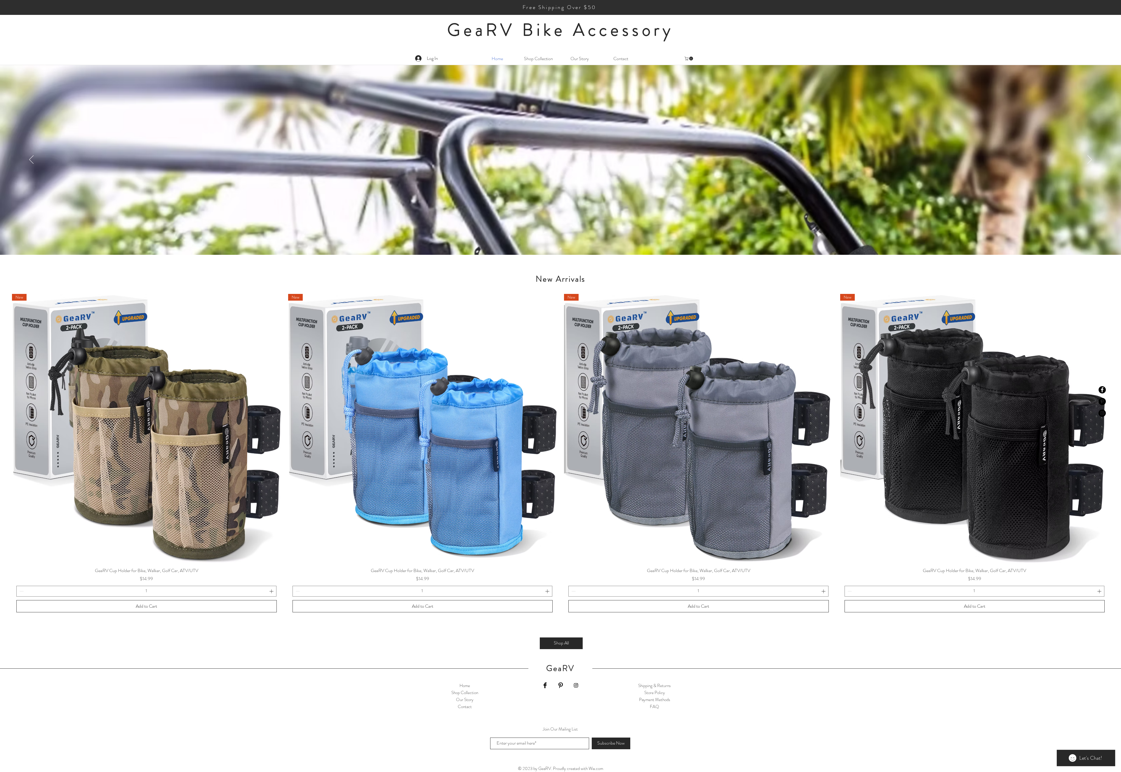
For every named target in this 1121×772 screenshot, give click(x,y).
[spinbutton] (146, 591)
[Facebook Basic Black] (545, 685)
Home (464, 685)
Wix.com (596, 768)
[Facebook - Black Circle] (1102, 389)
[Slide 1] (560, 249)
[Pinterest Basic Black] (560, 685)
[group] (560, 455)
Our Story (465, 699)
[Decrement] (21, 591)
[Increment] (272, 591)
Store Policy (654, 692)
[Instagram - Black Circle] (1102, 413)
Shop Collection (464, 692)
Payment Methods (654, 699)
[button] (689, 58)
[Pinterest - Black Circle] (1102, 401)
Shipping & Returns (654, 685)
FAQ (654, 706)
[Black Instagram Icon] (576, 685)
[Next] (1089, 160)
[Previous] (31, 160)
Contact (465, 706)
